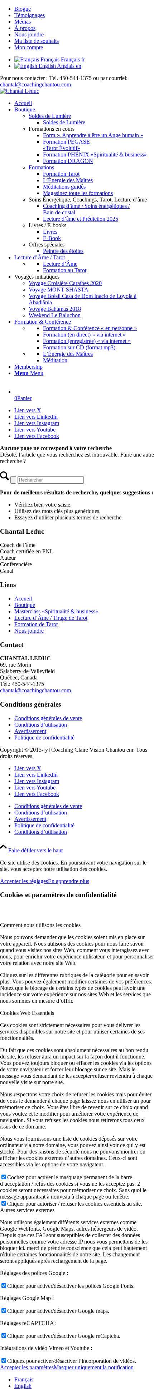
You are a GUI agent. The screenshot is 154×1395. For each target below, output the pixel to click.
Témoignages (29, 15)
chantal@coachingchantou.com (35, 84)
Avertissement (30, 731)
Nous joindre (29, 34)
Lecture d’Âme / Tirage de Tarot (50, 618)
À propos (24, 28)
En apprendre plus (68, 881)
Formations (41, 167)
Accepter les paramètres (27, 1367)
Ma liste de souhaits (36, 41)
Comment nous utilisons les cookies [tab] (40, 925)
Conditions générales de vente (48, 718)
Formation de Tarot (36, 624)
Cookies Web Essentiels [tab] (27, 1013)
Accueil (23, 599)
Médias (22, 22)
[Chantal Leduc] (19, 91)
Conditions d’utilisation (40, 725)
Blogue (22, 9)
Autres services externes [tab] (27, 1210)
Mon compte (28, 47)
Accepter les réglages (24, 881)
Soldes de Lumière (50, 116)
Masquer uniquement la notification (94, 1367)
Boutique (24, 605)
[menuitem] (84, 9)
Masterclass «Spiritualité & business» (56, 611)
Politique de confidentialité (44, 737)
